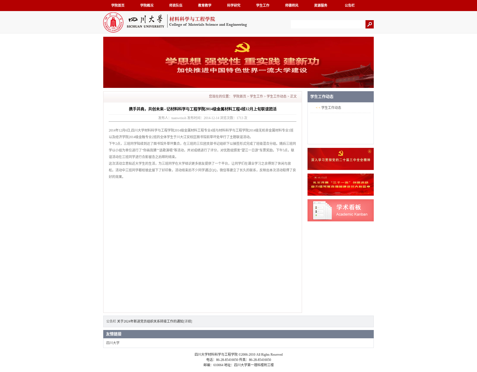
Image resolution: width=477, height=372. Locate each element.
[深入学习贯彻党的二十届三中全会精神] (341, 169)
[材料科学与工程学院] (177, 32)
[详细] (187, 321)
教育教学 (204, 5)
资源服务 (320, 5)
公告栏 (350, 5)
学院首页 (117, 5)
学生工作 (262, 5)
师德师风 (291, 5)
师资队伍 (175, 5)
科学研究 (233, 5)
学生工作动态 (277, 96)
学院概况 (146, 5)
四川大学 (113, 343)
